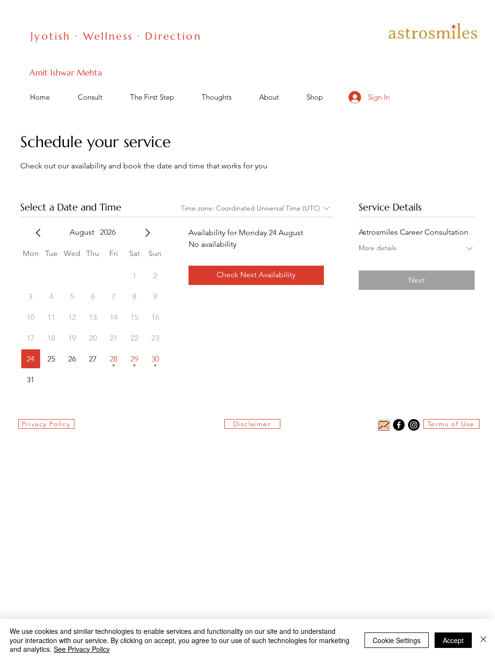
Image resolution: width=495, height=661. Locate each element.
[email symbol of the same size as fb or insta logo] (384, 425)
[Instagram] (414, 425)
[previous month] (38, 233)
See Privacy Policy (82, 649)
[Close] (483, 640)
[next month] (147, 233)
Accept (453, 640)
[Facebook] (399, 425)
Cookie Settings (397, 640)
